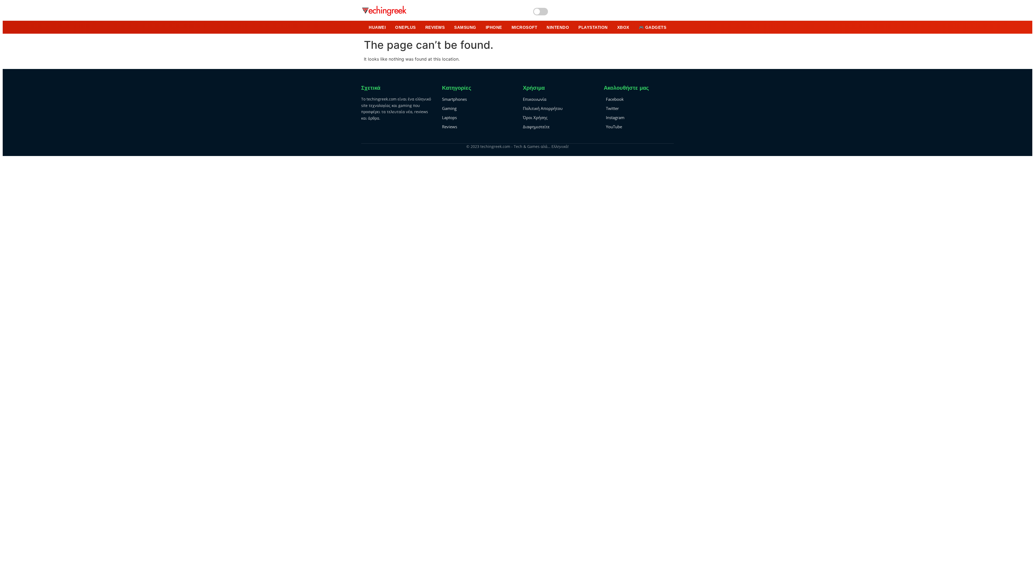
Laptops (449, 117)
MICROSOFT (524, 27)
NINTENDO (558, 27)
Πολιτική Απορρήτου (543, 108)
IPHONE (494, 27)
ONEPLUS (405, 27)
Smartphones (454, 99)
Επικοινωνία (534, 99)
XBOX (623, 27)
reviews (435, 27)
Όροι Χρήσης (535, 117)
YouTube (614, 126)
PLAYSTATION (593, 27)
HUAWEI (377, 27)
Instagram (615, 117)
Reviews (449, 126)
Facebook (615, 99)
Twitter (612, 108)
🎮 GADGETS (653, 27)
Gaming (449, 108)
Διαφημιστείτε (536, 126)
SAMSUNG (465, 27)
